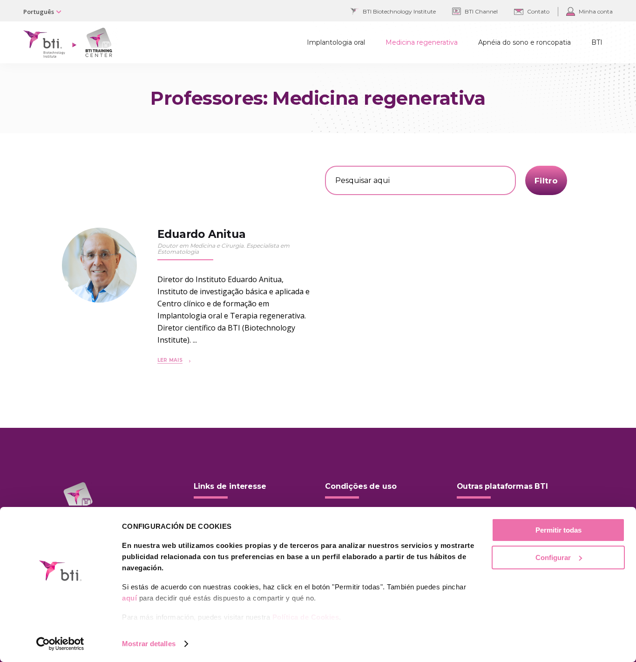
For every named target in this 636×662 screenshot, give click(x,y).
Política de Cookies (305, 617)
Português (38, 11)
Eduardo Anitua (201, 234)
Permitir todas (558, 530)
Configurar (553, 557)
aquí (129, 598)
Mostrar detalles (149, 644)
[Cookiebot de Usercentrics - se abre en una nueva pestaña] (60, 644)
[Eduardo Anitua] (99, 265)
